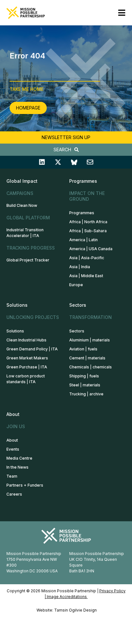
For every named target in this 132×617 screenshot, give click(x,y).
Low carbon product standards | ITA (25, 379)
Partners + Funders (24, 485)
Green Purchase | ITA (26, 367)
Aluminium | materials (89, 340)
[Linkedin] (42, 162)
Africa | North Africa (88, 221)
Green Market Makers (27, 358)
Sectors (76, 331)
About (12, 440)
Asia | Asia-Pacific (86, 257)
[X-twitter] (58, 162)
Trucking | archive (86, 394)
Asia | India (79, 266)
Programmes (81, 212)
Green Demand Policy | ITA (32, 349)
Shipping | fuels (84, 376)
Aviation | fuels (83, 349)
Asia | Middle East (86, 275)
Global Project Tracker (27, 260)
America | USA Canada (90, 248)
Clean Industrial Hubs (26, 340)
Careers (14, 494)
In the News (17, 467)
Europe (76, 284)
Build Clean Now (21, 205)
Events (12, 449)
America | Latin (83, 239)
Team (11, 476)
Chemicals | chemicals (90, 367)
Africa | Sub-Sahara (88, 230)
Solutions (15, 331)
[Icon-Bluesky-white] (74, 162)
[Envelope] (90, 162)
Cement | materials (87, 358)
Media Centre (19, 458)
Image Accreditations (67, 596)
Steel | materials (84, 385)
